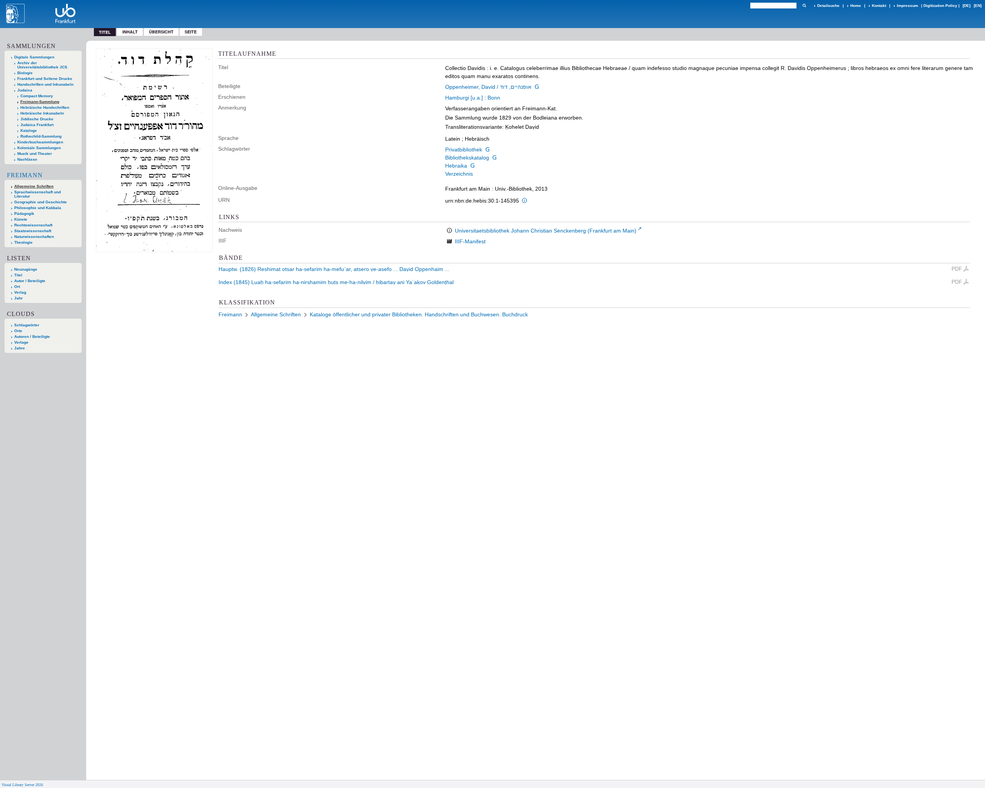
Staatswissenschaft (32, 231)
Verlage (21, 342)
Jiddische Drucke (36, 119)
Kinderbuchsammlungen (40, 142)
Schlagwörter (26, 325)
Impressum (907, 5)
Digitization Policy (940, 5)
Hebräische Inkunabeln (42, 113)
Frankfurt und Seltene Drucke (44, 78)
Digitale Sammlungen (34, 57)
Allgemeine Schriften (33, 186)
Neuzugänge (25, 269)
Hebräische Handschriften (44, 107)
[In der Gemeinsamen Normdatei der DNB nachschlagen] (537, 87)
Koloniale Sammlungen (39, 148)
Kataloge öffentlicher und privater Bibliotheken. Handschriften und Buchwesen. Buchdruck (419, 314)
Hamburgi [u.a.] (464, 98)
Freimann (25, 175)
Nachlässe (27, 159)
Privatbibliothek (463, 149)
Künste (20, 219)
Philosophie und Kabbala (37, 208)
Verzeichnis (459, 174)
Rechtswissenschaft (33, 225)
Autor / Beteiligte (29, 281)
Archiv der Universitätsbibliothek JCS (42, 65)
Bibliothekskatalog (467, 158)
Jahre (19, 348)
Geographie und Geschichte (40, 202)
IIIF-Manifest (470, 241)
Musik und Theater (34, 153)
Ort (17, 286)
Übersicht (161, 32)
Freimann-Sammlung (39, 102)
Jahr (18, 298)
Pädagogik (24, 213)
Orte (18, 331)
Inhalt (130, 32)
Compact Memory (36, 96)
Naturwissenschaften (34, 236)
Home (855, 5)
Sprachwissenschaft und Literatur (37, 194)
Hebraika (456, 166)
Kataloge (28, 130)
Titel (18, 275)
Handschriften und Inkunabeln (45, 84)
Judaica (24, 90)
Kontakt (879, 5)
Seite (191, 32)
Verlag (20, 292)
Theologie (23, 242)
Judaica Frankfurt (36, 125)
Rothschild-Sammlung (41, 136)
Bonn (493, 98)
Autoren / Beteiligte (32, 336)
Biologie (25, 73)
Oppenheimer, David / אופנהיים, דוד (488, 87)
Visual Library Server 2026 (22, 785)
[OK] (804, 5)
